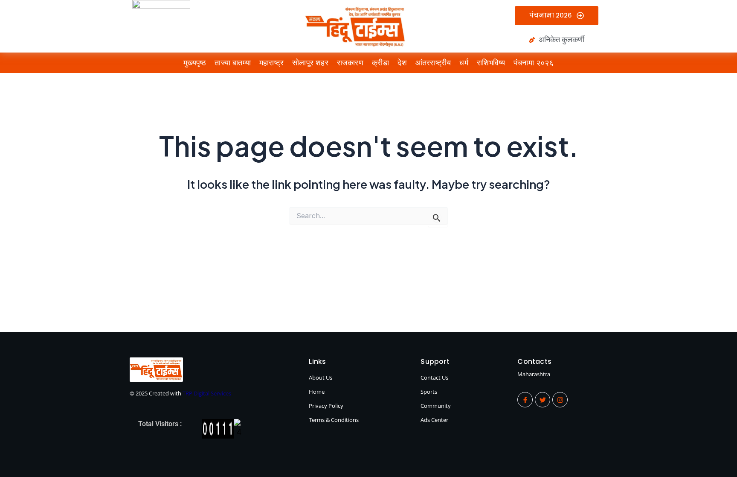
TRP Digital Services (207, 393)
